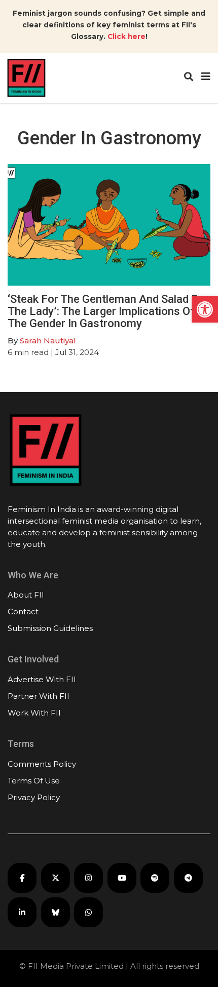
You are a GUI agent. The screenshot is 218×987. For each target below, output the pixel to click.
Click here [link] (126, 36)
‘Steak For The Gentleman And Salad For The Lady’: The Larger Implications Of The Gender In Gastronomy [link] (108, 311)
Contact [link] (23, 611)
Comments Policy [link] (42, 764)
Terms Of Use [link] (34, 780)
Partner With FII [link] (38, 696)
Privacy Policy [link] (34, 797)
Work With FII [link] (34, 713)
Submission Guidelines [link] (50, 628)
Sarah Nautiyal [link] (48, 340)
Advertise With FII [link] (42, 679)
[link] (205, 309)
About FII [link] (26, 595)
